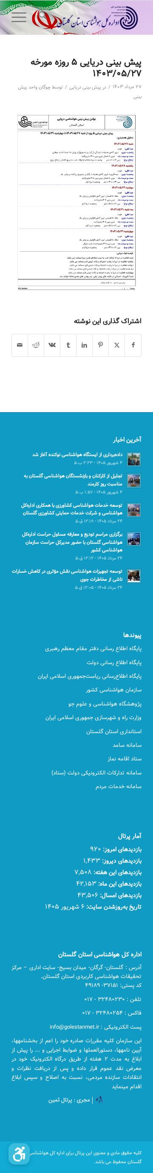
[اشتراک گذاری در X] (117, 345)
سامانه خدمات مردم (119, 786)
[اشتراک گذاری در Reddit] (36, 345)
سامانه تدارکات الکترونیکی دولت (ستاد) (96, 772)
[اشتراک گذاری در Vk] (52, 345)
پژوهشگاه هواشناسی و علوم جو (105, 703)
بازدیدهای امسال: (120, 895)
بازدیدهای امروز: (121, 849)
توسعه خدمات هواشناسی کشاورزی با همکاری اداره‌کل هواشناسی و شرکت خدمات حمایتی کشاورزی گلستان (71, 509)
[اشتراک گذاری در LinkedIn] (84, 345)
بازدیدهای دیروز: (121, 861)
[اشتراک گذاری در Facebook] (133, 345)
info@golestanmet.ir (74, 1027)
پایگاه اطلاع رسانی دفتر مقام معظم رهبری (93, 648)
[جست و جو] (41, 17)
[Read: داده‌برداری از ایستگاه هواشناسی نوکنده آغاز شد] (134, 459)
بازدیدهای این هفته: (117, 872)
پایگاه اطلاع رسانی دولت (114, 662)
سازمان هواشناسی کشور (114, 689)
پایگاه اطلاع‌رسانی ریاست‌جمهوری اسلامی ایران (90, 676)
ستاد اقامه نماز (125, 758)
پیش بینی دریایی (85, 87)
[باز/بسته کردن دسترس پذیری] (19, 1153)
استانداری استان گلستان (114, 731)
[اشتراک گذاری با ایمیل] (20, 345)
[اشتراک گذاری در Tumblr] (68, 345)
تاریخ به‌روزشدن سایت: (113, 907)
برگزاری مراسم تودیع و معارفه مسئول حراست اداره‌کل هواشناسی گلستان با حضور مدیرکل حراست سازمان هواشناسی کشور (72, 542)
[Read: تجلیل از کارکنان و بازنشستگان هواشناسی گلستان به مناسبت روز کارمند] (134, 480)
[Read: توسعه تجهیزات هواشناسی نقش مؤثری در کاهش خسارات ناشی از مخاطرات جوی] (134, 576)
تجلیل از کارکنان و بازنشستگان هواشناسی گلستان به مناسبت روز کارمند (73, 480)
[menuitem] (41, 17)
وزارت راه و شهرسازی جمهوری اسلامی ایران (93, 717)
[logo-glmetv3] (89, 17)
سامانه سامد (127, 745)
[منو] (21, 17)
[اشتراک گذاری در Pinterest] (100, 345)
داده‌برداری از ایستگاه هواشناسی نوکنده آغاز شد (77, 454)
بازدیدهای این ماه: (119, 884)
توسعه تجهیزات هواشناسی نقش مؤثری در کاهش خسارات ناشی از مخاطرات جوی (67, 575)
